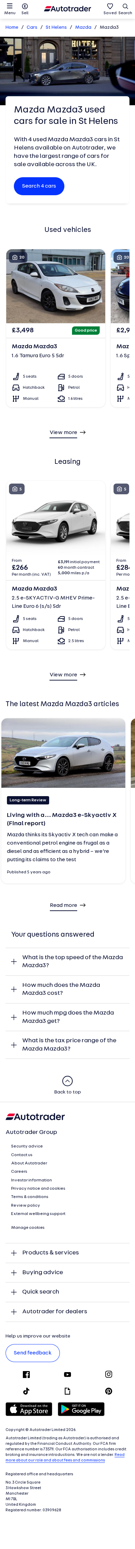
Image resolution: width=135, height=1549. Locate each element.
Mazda (83, 27)
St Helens (56, 27)
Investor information (31, 1180)
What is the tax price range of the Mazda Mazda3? (69, 1044)
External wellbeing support (38, 1214)
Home (12, 27)
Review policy (25, 1206)
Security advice (27, 1146)
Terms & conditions (29, 1197)
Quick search (40, 1292)
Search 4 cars (39, 186)
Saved (110, 13)
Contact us (22, 1155)
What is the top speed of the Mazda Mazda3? (72, 961)
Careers (19, 1172)
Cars (32, 27)
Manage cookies (28, 1228)
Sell (24, 13)
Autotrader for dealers (54, 1311)
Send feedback (33, 1353)
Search (125, 13)
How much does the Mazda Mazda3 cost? (61, 989)
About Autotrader (29, 1163)
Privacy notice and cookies (38, 1189)
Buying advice (42, 1272)
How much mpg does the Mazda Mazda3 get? (68, 1017)
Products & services (50, 1253)
